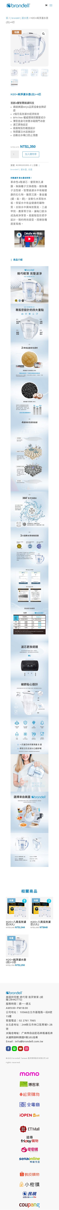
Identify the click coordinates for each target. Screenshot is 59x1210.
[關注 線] (14, 1048)
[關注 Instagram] (26, 1048)
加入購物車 (31, 154)
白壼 (30, 169)
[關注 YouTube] (20, 1048)
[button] (43, 33)
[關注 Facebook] (8, 1048)
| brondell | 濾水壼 (19, 18)
